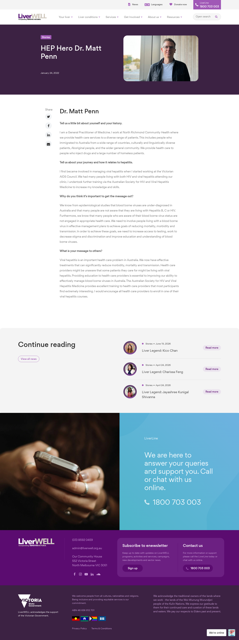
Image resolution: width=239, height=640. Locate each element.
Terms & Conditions (101, 628)
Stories (46, 37)
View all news (29, 359)
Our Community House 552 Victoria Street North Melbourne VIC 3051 (89, 561)
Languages (156, 4)
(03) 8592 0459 (82, 540)
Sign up (133, 568)
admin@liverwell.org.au (87, 548)
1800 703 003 (209, 7)
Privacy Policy (79, 628)
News (135, 4)
